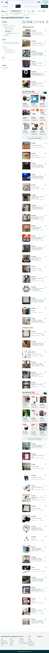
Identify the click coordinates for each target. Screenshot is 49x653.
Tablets (39, 11)
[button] (28, 22)
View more (6, 35)
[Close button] (23, 2)
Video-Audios (33, 11)
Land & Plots (44, 11)
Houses (28, 11)
